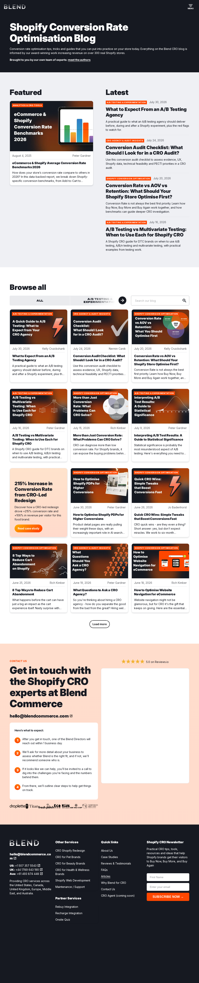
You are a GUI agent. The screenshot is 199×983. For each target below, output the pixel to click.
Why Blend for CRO (113, 882)
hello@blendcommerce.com (39, 715)
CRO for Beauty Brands (70, 863)
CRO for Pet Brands (67, 857)
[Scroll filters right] (122, 300)
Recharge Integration (68, 913)
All (40, 300)
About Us (107, 850)
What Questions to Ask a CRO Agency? (95, 592)
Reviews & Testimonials (116, 863)
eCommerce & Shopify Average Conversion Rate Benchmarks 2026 (49, 165)
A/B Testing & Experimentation (100, 300)
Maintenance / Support (70, 886)
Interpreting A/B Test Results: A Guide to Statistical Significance (158, 437)
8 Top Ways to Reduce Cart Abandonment (32, 592)
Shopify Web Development (72, 880)
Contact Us (108, 889)
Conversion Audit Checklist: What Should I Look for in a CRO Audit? (144, 150)
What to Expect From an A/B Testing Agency (146, 112)
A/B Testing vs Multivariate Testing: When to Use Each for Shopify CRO (146, 232)
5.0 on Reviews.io (157, 662)
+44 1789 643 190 (27, 869)
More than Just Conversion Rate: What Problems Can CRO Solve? (98, 437)
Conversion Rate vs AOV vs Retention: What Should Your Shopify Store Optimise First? (139, 191)
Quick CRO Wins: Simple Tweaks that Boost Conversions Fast (159, 517)
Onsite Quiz (62, 919)
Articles (105, 876)
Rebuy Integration (66, 906)
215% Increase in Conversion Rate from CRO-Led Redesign (33, 492)
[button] (190, 7)
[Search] (184, 300)
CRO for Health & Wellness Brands (72, 872)
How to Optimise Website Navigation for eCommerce (154, 592)
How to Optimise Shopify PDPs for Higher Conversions (98, 517)
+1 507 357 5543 (26, 865)
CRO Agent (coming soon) (118, 895)
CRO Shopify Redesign (70, 850)
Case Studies (109, 857)
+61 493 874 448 (28, 873)
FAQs (104, 870)
